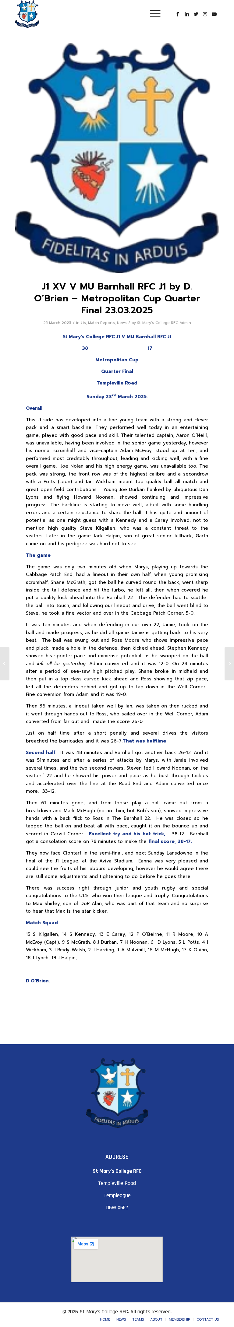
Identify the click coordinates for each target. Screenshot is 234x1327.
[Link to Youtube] (214, 14)
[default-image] (117, 158)
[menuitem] (105, 1319)
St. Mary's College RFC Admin (164, 322)
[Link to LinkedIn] (186, 14)
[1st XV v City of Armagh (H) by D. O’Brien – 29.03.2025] (229, 663)
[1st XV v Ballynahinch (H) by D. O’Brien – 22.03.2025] (4, 663)
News (122, 322)
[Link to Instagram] (205, 14)
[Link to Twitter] (195, 14)
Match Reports (101, 322)
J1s (83, 322)
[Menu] (152, 14)
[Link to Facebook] (177, 14)
